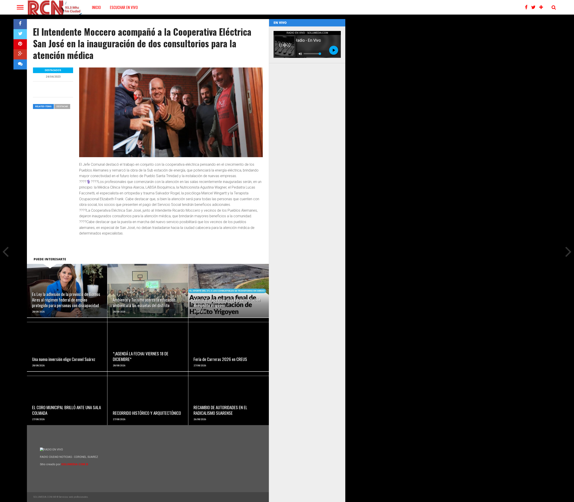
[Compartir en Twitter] (20, 34)
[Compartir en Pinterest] (20, 44)
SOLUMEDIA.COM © (74, 464)
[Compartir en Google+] (20, 54)
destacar (62, 106)
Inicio (96, 7)
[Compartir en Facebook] (20, 24)
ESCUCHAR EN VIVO (124, 7)
